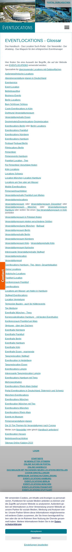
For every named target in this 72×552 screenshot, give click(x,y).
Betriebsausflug (12, 91)
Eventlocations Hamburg (16, 139)
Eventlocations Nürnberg (17, 134)
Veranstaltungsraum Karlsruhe (19, 247)
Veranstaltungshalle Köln (43, 243)
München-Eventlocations (17, 395)
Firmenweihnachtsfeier (16, 191)
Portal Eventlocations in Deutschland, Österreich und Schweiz (34, 390)
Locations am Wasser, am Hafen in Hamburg (26, 291)
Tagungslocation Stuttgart (17, 356)
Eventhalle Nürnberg (15, 330)
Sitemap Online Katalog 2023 (19, 443)
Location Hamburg (32, 178)
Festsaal (9, 143)
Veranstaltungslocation (16, 256)
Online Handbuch (37, 467)
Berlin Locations (12, 100)
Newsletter (21, 429)
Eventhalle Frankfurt (14, 334)
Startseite (37, 459)
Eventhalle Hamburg (15, 343)
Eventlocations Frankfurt (16, 130)
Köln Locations (12, 169)
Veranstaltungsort (13, 260)
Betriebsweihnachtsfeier (16, 438)
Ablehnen (36, 538)
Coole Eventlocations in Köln (19, 108)
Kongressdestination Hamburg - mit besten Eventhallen (31, 317)
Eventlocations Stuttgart (37, 490)
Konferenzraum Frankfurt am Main (21, 321)
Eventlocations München (16, 399)
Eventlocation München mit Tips (20, 404)
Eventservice (11, 82)
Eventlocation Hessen (15, 434)
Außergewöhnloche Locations (19, 74)
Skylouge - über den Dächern (19, 325)
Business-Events (13, 95)
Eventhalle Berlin (13, 338)
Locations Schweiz (14, 174)
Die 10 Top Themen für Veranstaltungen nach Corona (30, 425)
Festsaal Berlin (21, 143)
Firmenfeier (10, 152)
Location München (14, 178)
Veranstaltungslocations (16, 199)
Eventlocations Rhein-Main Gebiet (21, 386)
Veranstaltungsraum (14, 204)
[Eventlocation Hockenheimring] (26, 11)
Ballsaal (40, 226)
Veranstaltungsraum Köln (17, 243)
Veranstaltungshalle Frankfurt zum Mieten (24, 195)
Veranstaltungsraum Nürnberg (19, 239)
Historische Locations (15, 273)
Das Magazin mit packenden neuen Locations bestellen (37, 470)
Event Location (12, 87)
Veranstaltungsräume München (20, 226)
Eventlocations (12, 286)
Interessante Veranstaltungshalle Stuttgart (25, 252)
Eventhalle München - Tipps (18, 312)
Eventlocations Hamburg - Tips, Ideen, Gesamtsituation (31, 265)
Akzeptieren (36, 531)
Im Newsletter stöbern (37, 461)
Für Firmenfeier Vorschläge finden (21, 165)
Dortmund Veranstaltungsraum (19, 113)
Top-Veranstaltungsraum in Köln (51, 210)
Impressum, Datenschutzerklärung (37, 476)
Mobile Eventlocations (15, 186)
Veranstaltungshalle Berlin (17, 234)
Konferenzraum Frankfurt (17, 282)
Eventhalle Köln (12, 347)
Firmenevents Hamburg (16, 156)
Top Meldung (11, 308)
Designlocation (41, 121)
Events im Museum (14, 417)
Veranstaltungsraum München (21, 207)
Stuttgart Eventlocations (16, 295)
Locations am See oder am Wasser (21, 182)
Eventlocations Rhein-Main (18, 412)
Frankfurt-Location (13, 278)
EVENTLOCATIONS (17, 27)
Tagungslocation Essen (16, 364)
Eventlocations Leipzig (16, 369)
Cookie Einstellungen (37, 473)
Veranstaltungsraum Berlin (17, 230)
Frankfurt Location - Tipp (16, 160)
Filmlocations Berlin (14, 147)
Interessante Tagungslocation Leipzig (23, 373)
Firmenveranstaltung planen (18, 421)
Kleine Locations (13, 269)
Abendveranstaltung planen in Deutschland (25, 78)
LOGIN (36, 451)
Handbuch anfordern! (48, 429)
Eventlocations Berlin (15, 126)
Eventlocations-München (17, 408)
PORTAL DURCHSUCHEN (58, 2)
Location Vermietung (15, 299)
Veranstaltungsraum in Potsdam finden (23, 217)
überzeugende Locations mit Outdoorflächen (40, 69)
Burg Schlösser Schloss (16, 104)
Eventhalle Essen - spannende (19, 351)
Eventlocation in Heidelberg (18, 360)
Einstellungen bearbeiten (36, 545)
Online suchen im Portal (37, 464)
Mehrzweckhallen (13, 382)
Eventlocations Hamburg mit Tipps (21, 378)
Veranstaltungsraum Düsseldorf (46, 204)
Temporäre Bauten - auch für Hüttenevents (25, 304)
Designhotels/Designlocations (19, 121)
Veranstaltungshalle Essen (17, 117)
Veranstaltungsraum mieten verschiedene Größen (28, 221)
